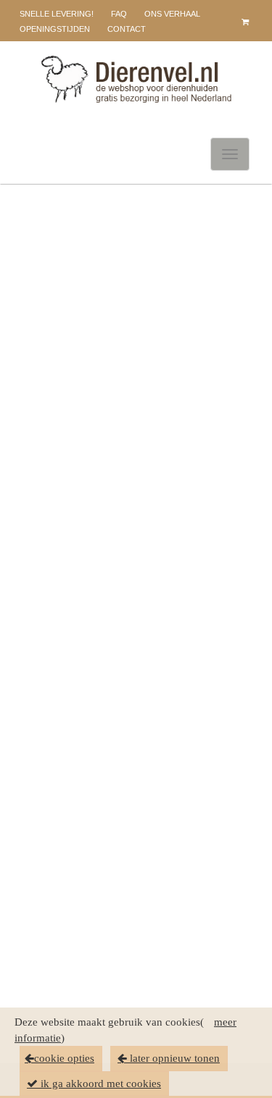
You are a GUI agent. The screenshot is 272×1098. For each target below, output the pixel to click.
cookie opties (64, 1058)
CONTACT (126, 29)
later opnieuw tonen (173, 1058)
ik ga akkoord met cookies (99, 1083)
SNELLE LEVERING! (57, 13)
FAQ (119, 13)
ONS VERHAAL (172, 13)
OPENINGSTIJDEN (55, 29)
